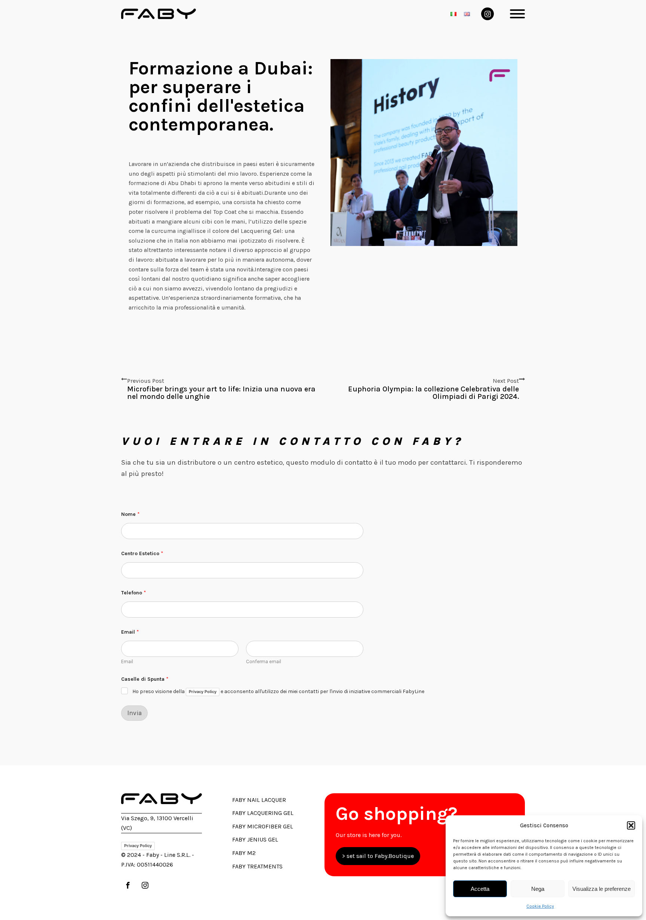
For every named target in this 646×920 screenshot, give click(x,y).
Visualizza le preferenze (601, 889)
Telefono (133, 593)
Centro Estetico (142, 553)
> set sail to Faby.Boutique (378, 855)
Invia (134, 713)
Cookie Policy (540, 906)
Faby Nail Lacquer (259, 799)
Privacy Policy (202, 691)
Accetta (480, 889)
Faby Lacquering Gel (262, 812)
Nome (130, 514)
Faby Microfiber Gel (262, 826)
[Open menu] (517, 13)
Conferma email (263, 661)
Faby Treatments (257, 866)
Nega (537, 889)
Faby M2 (244, 852)
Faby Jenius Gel (255, 839)
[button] (631, 825)
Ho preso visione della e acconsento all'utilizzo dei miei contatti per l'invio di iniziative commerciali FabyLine (278, 691)
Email (127, 661)
